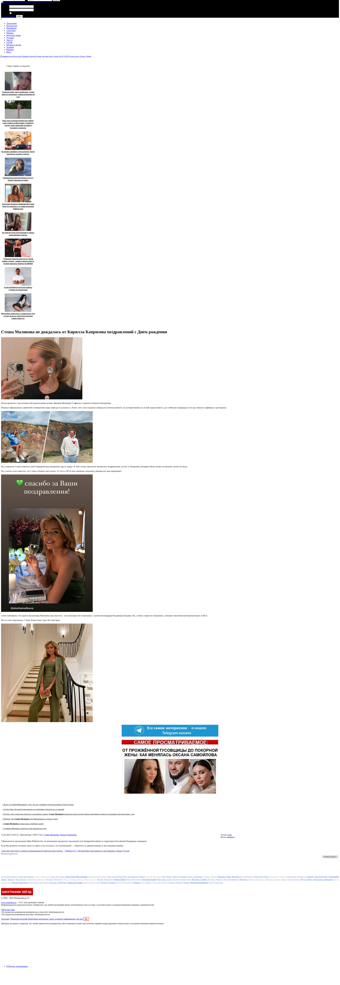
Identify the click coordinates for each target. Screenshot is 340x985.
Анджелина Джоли (136, 877)
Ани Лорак (166, 877)
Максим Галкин (273, 879)
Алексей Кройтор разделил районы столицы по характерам (18, 289)
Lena (229, 835)
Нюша (46, 882)
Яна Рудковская (216, 882)
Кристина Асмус (165, 879)
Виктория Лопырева (296, 877)
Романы (10, 33)
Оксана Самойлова (58, 882)
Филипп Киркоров (199, 882)
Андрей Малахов (153, 877)
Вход (8, 52)
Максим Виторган (256, 879)
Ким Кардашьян (149, 879)
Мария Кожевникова (290, 879)
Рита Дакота (145, 882)
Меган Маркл (306, 879)
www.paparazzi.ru (8, 902)
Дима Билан (20, 879)
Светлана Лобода (160, 882)
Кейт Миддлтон (134, 879)
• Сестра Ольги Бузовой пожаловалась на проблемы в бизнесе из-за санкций (33, 809)
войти (19, 16)
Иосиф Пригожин (105, 879)
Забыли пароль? (8, 16)
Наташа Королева (20, 882)
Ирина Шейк (120, 879)
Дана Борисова (321, 877)
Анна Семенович (195, 877)
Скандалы (11, 30)
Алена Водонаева (26, 877)
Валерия (235, 877)
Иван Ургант (90, 879)
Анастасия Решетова (117, 876)
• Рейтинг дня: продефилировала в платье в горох (30, 819)
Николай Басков (35, 882)
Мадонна (243, 879)
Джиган (10, 879)
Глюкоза (310, 877)
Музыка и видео (13, 45)
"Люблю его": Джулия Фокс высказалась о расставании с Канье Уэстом (96, 851)
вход (3, 3)
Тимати (186, 882)
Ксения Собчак (199, 879)
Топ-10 (9, 40)
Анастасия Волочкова (76, 876)
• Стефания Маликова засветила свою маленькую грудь (24, 829)
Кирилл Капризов (68, 835)
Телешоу (10, 47)
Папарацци (11, 28)
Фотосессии (11, 26)
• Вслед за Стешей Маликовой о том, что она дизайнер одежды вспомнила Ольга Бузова (38, 805)
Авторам (5, 919)
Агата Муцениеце (9, 877)
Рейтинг (10, 50)
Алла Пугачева (57, 876)
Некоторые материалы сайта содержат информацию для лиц (58, 919)
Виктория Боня (261, 876)
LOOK (9, 42)
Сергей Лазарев (175, 882)
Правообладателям (18, 919)
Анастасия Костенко (97, 877)
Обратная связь (8, 910)
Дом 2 (66, 879)
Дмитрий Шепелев (53, 879)
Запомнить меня (19, 13)
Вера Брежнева (247, 877)
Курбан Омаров (215, 879)
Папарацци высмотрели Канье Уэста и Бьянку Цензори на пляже (18, 179)
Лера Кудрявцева (231, 879)
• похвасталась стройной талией (22, 824)
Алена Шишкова (42, 877)
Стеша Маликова (51, 835)
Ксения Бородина (182, 879)
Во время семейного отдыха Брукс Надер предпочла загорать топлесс (18, 153)
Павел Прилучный (91, 882)
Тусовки (10, 38)
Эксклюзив (11, 23)
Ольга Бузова (74, 882)
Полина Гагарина (108, 882)
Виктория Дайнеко (277, 877)
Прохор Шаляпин (125, 882)
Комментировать (330, 857)
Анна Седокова (179, 876)
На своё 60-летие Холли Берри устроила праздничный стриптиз (18, 234)
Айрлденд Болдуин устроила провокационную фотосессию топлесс (32, 851)
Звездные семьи (13, 35)
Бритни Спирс (224, 877)
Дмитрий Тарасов (35, 879)
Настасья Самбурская (323, 879)
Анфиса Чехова (211, 877)
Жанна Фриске (77, 879)
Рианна (136, 882)
